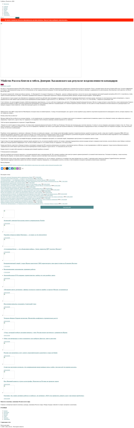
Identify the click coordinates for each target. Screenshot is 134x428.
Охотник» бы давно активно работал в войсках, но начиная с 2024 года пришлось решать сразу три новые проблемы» (32, 196)
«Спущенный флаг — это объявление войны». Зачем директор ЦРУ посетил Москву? (23, 180)
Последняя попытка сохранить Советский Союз (13, 187)
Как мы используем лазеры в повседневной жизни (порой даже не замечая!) (21, 198)
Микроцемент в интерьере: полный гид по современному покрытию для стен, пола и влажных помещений (29, 199)
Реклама (6, 413)
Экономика (7, 15)
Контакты (6, 4)
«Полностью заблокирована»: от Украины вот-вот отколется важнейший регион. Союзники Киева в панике (29, 203)
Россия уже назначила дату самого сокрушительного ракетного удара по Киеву (22, 192)
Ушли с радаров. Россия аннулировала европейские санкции (17, 201)
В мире (6, 8)
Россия (5, 9)
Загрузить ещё (67, 207)
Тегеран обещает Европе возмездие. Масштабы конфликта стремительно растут (22, 188)
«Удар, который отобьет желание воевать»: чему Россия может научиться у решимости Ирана (25, 189)
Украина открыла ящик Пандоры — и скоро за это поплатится (17, 178)
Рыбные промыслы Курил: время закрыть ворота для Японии (17, 202)
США (5, 10)
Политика (6, 13)
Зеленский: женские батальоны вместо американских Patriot (16, 177)
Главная (6, 6)
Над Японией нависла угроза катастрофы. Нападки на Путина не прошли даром (22, 195)
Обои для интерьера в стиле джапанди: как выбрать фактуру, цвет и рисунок (21, 191)
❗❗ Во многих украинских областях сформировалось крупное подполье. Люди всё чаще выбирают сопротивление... (34, 20)
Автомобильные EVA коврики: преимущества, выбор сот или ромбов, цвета (21, 184)
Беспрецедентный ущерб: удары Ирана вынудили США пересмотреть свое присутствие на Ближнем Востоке (30, 181)
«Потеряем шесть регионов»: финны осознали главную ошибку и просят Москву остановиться (26, 185)
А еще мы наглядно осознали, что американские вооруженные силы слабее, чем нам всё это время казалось (29, 194)
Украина (6, 12)
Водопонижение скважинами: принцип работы (13, 182)
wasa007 (9, 86)
